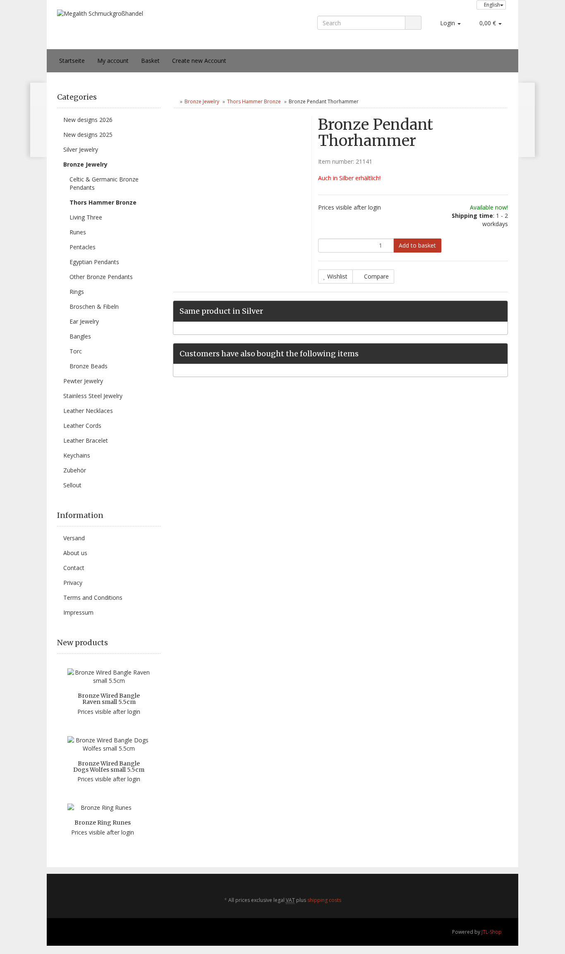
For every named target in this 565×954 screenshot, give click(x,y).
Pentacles (82, 247)
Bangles (80, 336)
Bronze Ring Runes (102, 822)
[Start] (175, 101)
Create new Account (199, 60)
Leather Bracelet (85, 440)
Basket (150, 60)
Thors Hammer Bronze (254, 101)
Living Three (85, 217)
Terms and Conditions (92, 597)
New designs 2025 (88, 134)
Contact (73, 568)
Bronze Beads (88, 366)
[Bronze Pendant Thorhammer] (526, 120)
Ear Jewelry (84, 321)
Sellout (72, 485)
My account (113, 60)
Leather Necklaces (88, 411)
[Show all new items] (157, 643)
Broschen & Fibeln (94, 306)
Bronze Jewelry (201, 101)
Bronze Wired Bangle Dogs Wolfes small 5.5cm (108, 766)
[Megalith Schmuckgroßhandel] (147, 29)
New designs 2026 (88, 120)
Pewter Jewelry (83, 381)
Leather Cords (82, 425)
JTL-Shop (491, 931)
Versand (74, 538)
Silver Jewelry (80, 149)
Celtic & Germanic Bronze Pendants (104, 183)
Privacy (72, 583)
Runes (77, 232)
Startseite (72, 60)
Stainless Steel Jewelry (92, 396)
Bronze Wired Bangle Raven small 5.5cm (109, 699)
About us (75, 553)
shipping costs (324, 900)
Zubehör (74, 470)
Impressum (78, 612)
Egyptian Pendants (94, 262)
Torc (75, 351)
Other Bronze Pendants (101, 277)
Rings (76, 292)
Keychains (76, 455)
